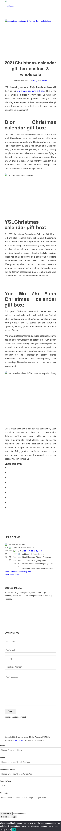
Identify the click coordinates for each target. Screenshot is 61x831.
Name (2, 745)
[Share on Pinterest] (9, 482)
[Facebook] (7, 604)
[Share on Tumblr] (9, 492)
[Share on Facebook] (9, 467)
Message (4, 793)
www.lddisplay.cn (12, 574)
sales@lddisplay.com (33, 550)
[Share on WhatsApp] (9, 477)
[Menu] (54, 6)
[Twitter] (7, 608)
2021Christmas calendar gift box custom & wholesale (30, 68)
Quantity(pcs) (5, 781)
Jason (44, 80)
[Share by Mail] (9, 507)
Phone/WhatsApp (7, 769)
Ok (14, 829)
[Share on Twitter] (9, 472)
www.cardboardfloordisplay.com (18, 571)
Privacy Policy (18, 740)
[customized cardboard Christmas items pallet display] (30, 37)
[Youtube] (7, 617)
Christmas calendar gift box (30, 90)
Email (2, 757)
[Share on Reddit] (9, 502)
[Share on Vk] (9, 497)
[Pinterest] (7, 613)
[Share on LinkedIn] (9, 487)
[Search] (48, 6)
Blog (35, 80)
